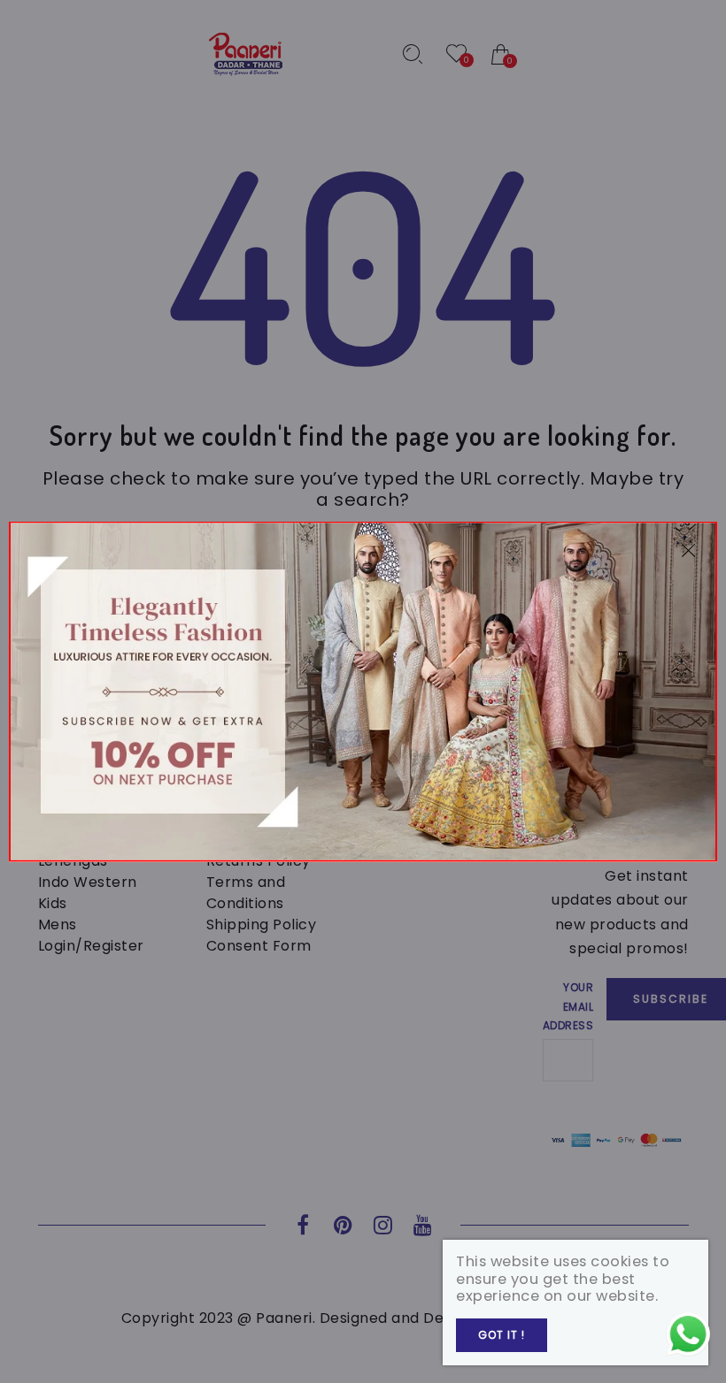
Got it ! (501, 1334)
